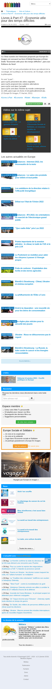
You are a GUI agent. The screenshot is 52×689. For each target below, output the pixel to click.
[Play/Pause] (3, 52)
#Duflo (44, 98)
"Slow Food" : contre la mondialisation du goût (27, 584)
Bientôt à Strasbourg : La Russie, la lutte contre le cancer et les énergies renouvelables (31, 350)
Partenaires (26, 665)
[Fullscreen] (49, 52)
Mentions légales (26, 658)
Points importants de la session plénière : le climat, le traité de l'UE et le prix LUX (32, 244)
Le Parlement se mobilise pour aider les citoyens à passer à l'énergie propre (31, 257)
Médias (26, 662)
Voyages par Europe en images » (26, 480)
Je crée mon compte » (26, 422)
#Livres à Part (6, 98)
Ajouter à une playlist (34, 103)
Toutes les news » (26, 548)
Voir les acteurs (20, 446)
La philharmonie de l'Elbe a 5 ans (30, 295)
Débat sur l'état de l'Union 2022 (29, 202)
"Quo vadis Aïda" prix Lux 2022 (29, 228)
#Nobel (27, 98)
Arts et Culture (24, 11)
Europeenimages (13, 3)
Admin (26, 676)
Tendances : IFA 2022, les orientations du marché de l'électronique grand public (32, 217)
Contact (26, 679)
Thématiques (11, 11)
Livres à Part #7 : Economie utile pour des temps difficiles (23, 14)
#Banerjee (36, 98)
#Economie (18, 98)
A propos (26, 669)
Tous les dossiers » (26, 645)
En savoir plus (33, 446)
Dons (26, 672)
